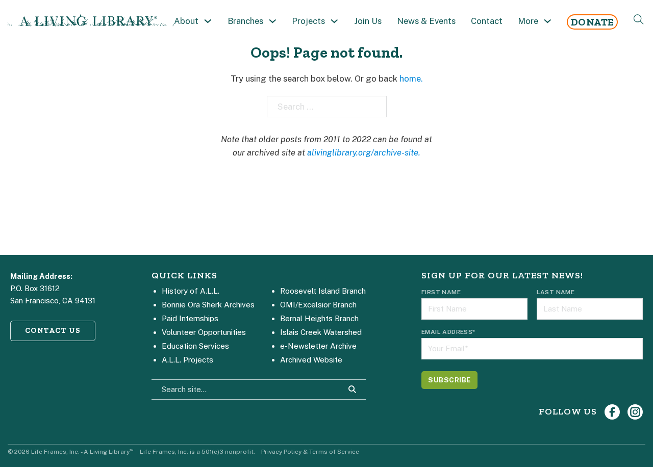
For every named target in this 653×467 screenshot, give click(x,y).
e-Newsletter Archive (318, 346)
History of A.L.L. (190, 291)
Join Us (368, 21)
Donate (592, 22)
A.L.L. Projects (187, 359)
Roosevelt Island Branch (323, 291)
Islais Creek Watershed (321, 332)
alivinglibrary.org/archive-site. (363, 152)
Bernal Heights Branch (319, 318)
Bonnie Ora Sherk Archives (208, 304)
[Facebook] (612, 412)
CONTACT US (53, 330)
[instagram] (635, 412)
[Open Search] (639, 19)
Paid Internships (190, 318)
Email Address (448, 331)
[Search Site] (352, 389)
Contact (487, 21)
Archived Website (311, 359)
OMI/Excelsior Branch (318, 304)
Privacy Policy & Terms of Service (310, 451)
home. (411, 78)
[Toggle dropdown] (208, 21)
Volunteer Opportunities (204, 332)
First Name (441, 292)
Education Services (195, 346)
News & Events (426, 21)
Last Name (556, 292)
